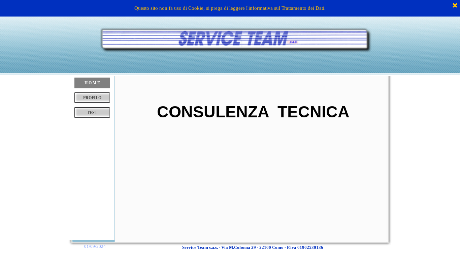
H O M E (92, 83)
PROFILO (92, 97)
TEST (92, 112)
